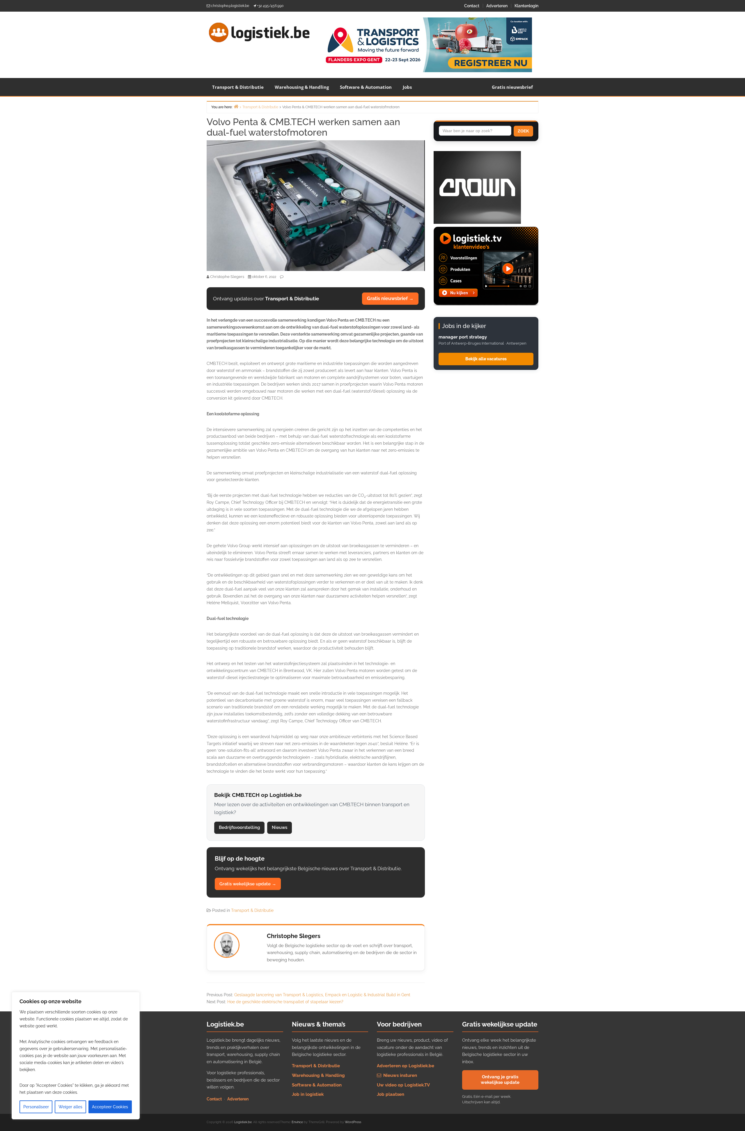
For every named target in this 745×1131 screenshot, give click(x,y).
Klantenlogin (526, 5)
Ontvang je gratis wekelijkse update (500, 1079)
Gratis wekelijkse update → (247, 884)
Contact (471, 5)
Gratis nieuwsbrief (512, 87)
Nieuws (279, 827)
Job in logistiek (308, 1094)
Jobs (407, 87)
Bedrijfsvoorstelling (239, 827)
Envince (297, 1122)
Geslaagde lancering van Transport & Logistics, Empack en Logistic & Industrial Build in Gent (322, 994)
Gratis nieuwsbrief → (390, 298)
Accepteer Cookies (110, 1107)
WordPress (353, 1122)
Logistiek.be (243, 1122)
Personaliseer (36, 1107)
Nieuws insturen (399, 1075)
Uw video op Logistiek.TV (403, 1085)
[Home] (236, 106)
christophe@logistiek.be (230, 6)
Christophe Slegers (293, 936)
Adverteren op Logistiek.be (405, 1065)
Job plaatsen (390, 1094)
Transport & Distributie (238, 87)
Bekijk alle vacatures (486, 359)
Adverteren (497, 5)
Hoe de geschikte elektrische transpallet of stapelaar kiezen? (285, 1001)
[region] (76, 1055)
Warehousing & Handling (302, 87)
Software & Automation (366, 87)
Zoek (523, 131)
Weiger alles (70, 1107)
